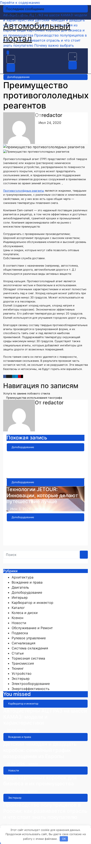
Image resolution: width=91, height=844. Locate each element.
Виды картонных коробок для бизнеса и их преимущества (40, 781)
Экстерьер (21, 678)
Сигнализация (23, 643)
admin (41, 474)
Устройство (22, 673)
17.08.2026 (16, 791)
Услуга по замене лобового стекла (27, 393)
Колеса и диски (25, 613)
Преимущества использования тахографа (33, 397)
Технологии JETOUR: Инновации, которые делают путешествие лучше (42, 495)
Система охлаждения (30, 648)
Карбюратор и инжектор (32, 602)
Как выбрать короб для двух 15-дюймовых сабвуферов (42, 527)
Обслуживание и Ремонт (32, 628)
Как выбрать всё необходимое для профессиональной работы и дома (45, 460)
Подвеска (20, 633)
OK (64, 838)
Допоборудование (18, 77)
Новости (19, 623)
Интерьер (20, 597)
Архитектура (22, 577)
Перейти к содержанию (20, 2)
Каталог (18, 608)
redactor (51, 115)
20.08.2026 (16, 730)
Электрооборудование (31, 683)
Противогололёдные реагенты (23, 190)
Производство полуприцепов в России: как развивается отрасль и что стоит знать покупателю (45, 811)
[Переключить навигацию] (13, 54)
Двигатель (20, 587)
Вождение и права (27, 582)
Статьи (18, 653)
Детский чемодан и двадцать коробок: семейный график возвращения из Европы (40, 750)
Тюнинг (18, 668)
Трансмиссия (23, 663)
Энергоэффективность (31, 689)
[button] (11, 59)
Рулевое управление (29, 638)
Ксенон (17, 618)
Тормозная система (28, 658)
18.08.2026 (16, 764)
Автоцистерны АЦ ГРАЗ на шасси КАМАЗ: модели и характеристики (45, 717)
